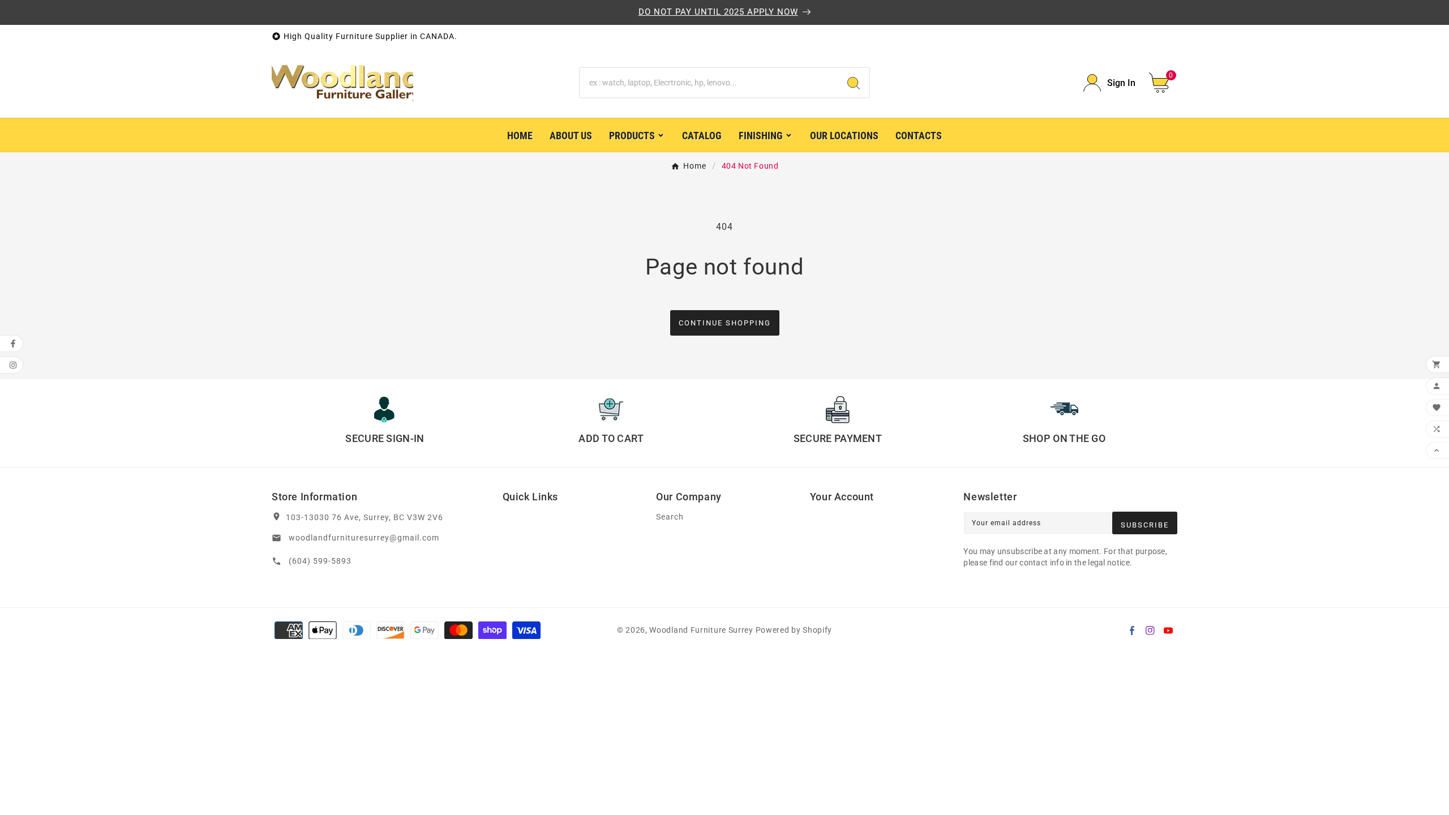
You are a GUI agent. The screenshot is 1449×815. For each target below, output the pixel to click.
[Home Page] (342, 81)
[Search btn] (853, 82)
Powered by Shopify (794, 629)
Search (670, 517)
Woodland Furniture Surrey (701, 629)
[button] (1163, 82)
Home (694, 165)
